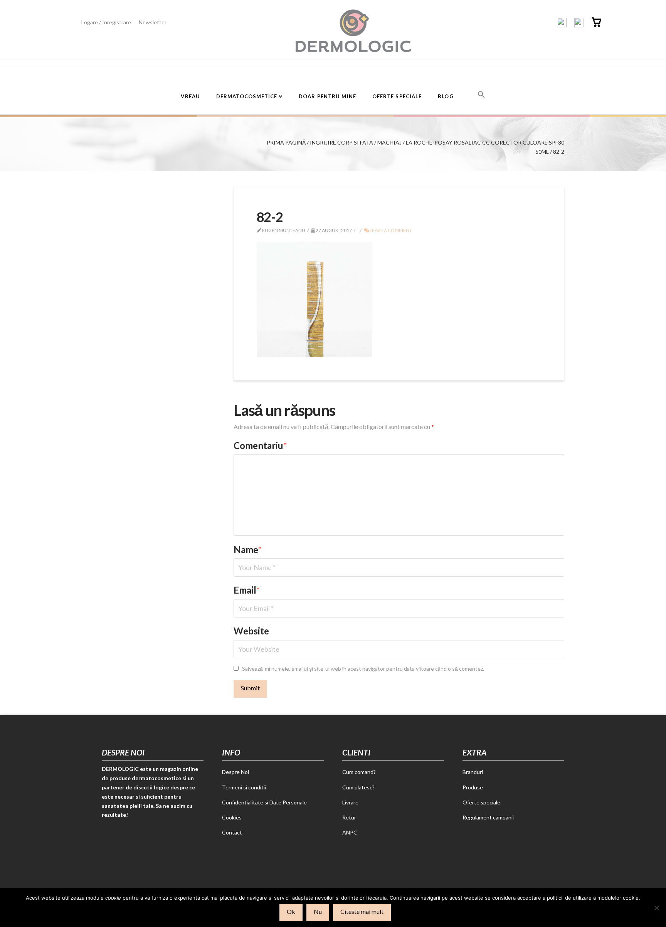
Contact (232, 832)
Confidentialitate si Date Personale (264, 802)
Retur (349, 817)
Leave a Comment (390, 230)
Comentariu (260, 445)
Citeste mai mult (361, 911)
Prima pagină (286, 142)
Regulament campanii (488, 817)
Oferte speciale (481, 802)
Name (248, 549)
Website (251, 630)
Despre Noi (235, 772)
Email (247, 590)
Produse (472, 787)
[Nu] (656, 908)
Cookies (232, 817)
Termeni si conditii (244, 787)
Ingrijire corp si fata (341, 142)
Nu (318, 911)
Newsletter (152, 22)
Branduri (472, 772)
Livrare (350, 802)
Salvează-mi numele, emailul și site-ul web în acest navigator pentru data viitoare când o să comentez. (363, 668)
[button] (481, 93)
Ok (291, 911)
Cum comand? (359, 772)
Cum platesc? (358, 787)
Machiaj (389, 142)
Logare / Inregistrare (106, 22)
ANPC (349, 832)
